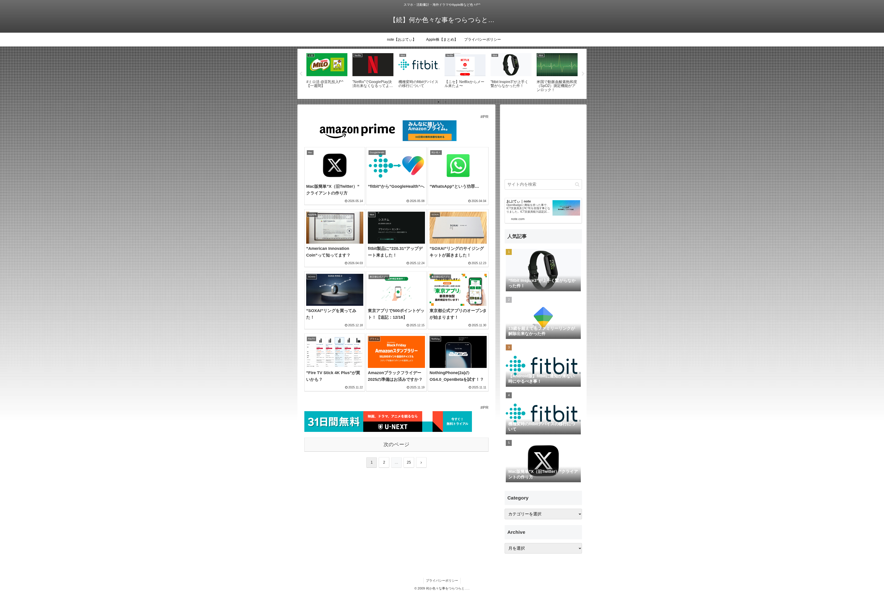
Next (583, 74)
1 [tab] (438, 102)
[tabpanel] (327, 73)
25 (409, 462)
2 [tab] (445, 102)
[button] (577, 184)
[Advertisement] (543, 141)
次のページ (397, 444)
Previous (301, 74)
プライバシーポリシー (442, 580)
